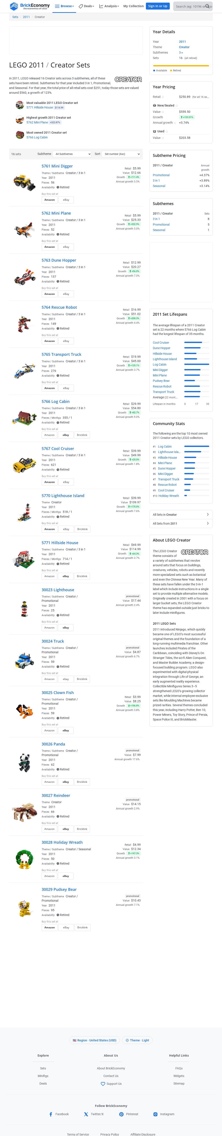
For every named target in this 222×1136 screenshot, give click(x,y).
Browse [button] (66, 6)
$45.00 (136, 361)
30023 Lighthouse (58, 589)
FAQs (179, 1068)
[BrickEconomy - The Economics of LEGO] (29, 6)
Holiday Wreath (168, 495)
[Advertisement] (90, 38)
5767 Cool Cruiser (58, 448)
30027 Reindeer (56, 795)
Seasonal (84, 849)
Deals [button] (88, 6)
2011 (26, 17)
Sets (15, 17)
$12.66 (136, 172)
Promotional (50, 600)
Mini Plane (160, 375)
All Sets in (165, 514)
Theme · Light (139, 1040)
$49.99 (136, 455)
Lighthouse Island (165, 359)
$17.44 (136, 600)
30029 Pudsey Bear (59, 889)
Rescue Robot (162, 386)
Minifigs (43, 1076)
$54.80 (136, 408)
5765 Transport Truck (61, 354)
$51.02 (136, 314)
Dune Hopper (161, 348)
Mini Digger (160, 370)
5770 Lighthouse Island (63, 495)
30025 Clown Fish (58, 692)
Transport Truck (163, 392)
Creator (184, 47)
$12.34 (136, 849)
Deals (43, 1083)
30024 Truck (53, 641)
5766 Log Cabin (37, 137)
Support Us (114, 1083)
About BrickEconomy (111, 1068)
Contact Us (110, 1076)
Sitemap (178, 1083)
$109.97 (135, 502)
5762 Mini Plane (37, 122)
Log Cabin (159, 364)
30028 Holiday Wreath (62, 842)
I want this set (113, 201)
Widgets (178, 1076)
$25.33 (136, 220)
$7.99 (137, 755)
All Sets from (165, 523)
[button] (162, 96)
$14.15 (136, 804)
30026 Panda (53, 744)
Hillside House (162, 353)
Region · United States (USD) (96, 1040)
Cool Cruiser (161, 342)
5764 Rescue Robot (59, 307)
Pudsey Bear (161, 380)
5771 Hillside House (39, 107)
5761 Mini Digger (57, 166)
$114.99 (135, 549)
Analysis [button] (110, 6)
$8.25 (137, 701)
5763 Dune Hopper (59, 260)
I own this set (113, 194)
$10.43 (136, 900)
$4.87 (137, 652)
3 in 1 (82, 173)
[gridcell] (181, 66)
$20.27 (136, 267)
